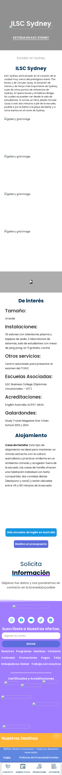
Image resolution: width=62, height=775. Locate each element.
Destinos (39, 651)
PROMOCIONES (39, 772)
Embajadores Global (15, 664)
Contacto (54, 651)
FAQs (57, 658)
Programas (23, 651)
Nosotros (7, 651)
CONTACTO (8, 772)
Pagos (45, 658)
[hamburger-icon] (56, 735)
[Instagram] (11, 620)
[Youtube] (31, 620)
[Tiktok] (41, 620)
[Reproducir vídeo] (31, 282)
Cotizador (8, 658)
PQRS (7, 758)
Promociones (28, 658)
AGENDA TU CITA (23, 772)
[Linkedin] (50, 620)
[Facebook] (21, 620)
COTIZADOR (54, 772)
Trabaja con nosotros (46, 664)
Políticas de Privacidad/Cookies (39, 757)
